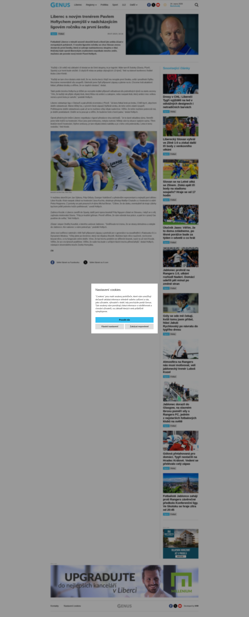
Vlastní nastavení (109, 326)
